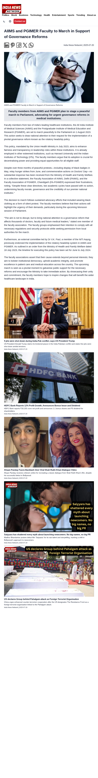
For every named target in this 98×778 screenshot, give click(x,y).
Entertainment (59, 15)
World (14, 15)
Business (23, 15)
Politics (5, 15)
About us (91, 15)
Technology (36, 15)
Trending (80, 15)
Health (47, 15)
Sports (71, 15)
